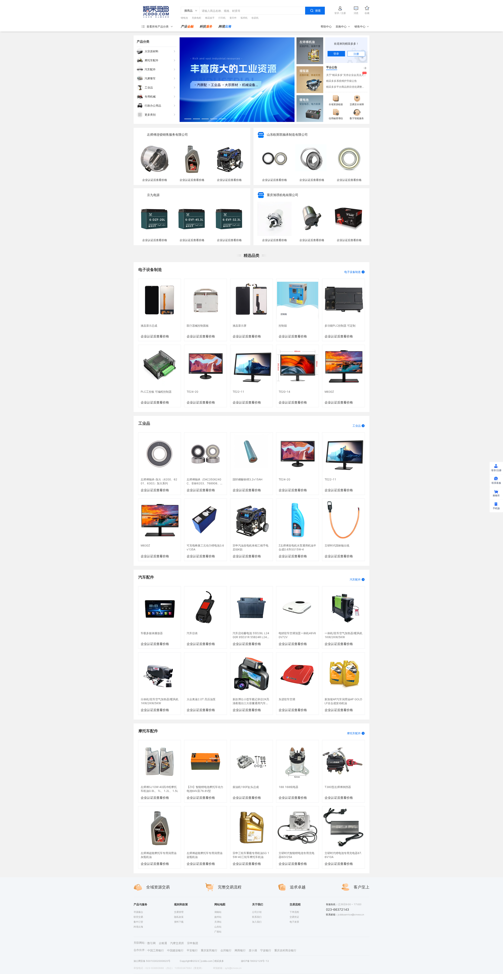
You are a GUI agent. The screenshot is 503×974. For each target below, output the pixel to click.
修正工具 (295, 65)
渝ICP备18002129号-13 (255, 961)
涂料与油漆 (295, 57)
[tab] (187, 26)
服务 (209, 26)
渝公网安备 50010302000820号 (152, 961)
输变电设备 (295, 121)
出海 (228, 26)
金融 (190, 26)
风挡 (296, 97)
